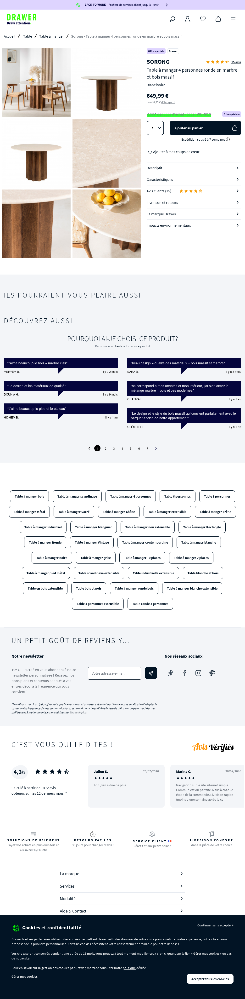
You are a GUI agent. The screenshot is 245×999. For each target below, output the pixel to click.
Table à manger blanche (198, 542)
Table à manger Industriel (43, 527)
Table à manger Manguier (93, 527)
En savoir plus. (78, 712)
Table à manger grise (96, 558)
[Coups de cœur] (203, 18)
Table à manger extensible (167, 512)
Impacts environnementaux (169, 225)
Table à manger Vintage (92, 542)
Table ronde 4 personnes (150, 604)
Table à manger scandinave (77, 496)
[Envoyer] (151, 673)
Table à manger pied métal (46, 573)
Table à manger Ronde (45, 542)
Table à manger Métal (29, 512)
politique (129, 968)
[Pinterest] (212, 673)
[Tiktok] (171, 673)
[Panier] (218, 18)
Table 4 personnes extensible (98, 604)
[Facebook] (184, 673)
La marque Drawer (161, 214)
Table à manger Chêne (119, 512)
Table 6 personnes (177, 496)
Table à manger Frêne (215, 512)
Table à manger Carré (73, 512)
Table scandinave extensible (98, 573)
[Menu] (233, 18)
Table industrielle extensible (153, 573)
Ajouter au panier (188, 128)
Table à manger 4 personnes (130, 496)
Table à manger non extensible (147, 527)
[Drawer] (22, 19)
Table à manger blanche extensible (192, 588)
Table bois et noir (88, 588)
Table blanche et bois (203, 573)
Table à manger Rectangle (202, 527)
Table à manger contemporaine (145, 542)
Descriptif (154, 168)
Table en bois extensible (45, 588)
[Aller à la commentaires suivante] (156, 448)
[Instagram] (198, 673)
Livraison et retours (162, 202)
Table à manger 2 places (191, 558)
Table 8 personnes (217, 496)
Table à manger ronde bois (134, 588)
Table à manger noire (51, 558)
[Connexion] (187, 19)
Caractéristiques (160, 179)
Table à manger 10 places (142, 558)
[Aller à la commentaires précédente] (89, 448)
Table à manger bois (29, 496)
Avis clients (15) (159, 191)
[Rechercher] (172, 19)
